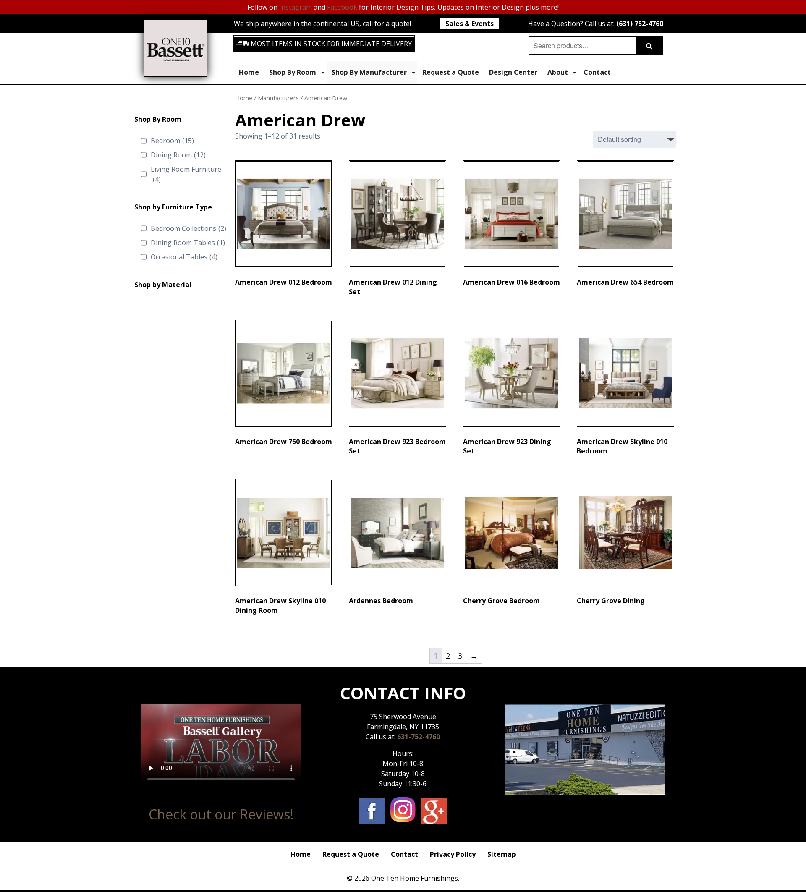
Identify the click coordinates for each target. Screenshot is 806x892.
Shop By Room (292, 72)
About (557, 72)
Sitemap (501, 854)
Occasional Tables (184, 257)
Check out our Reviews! (221, 814)
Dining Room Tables (188, 242)
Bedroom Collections (188, 228)
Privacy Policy (453, 854)
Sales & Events (469, 23)
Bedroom (172, 140)
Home (249, 72)
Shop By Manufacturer (369, 72)
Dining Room (178, 155)
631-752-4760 (418, 736)
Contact (597, 72)
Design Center (513, 72)
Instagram (295, 7)
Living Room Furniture (186, 174)
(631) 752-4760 (639, 23)
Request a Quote (450, 72)
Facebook (342, 7)
